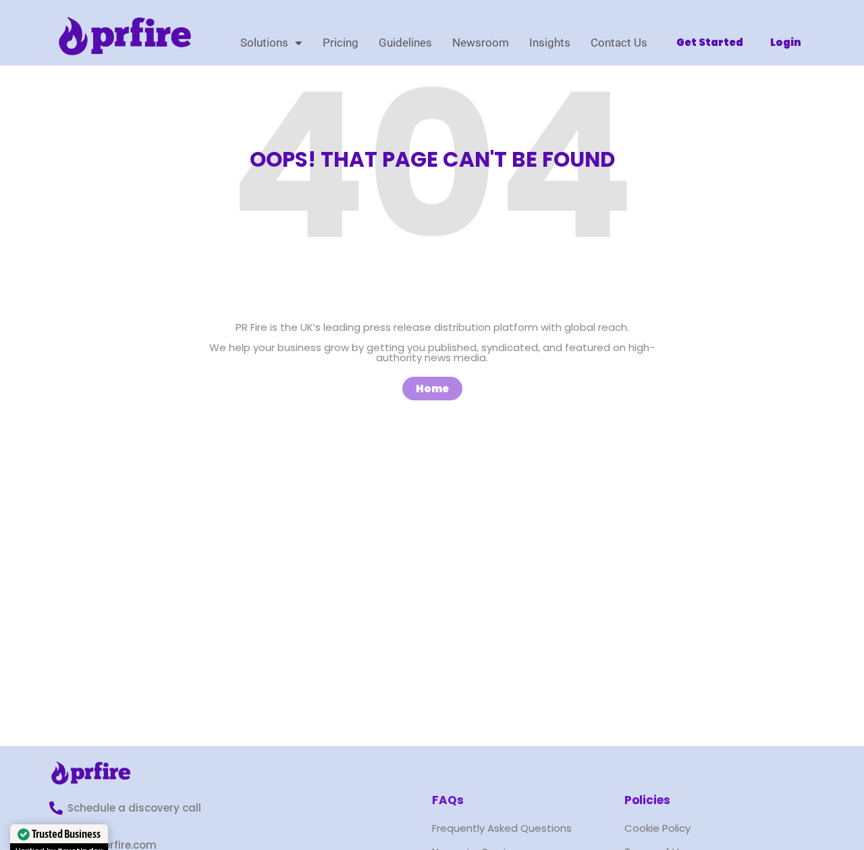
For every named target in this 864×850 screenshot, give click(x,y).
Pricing (340, 42)
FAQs (448, 800)
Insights (549, 42)
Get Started (709, 42)
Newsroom (480, 42)
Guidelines (405, 42)
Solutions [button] (264, 42)
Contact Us (619, 42)
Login (785, 42)
